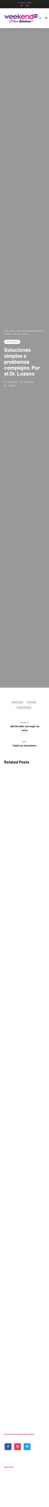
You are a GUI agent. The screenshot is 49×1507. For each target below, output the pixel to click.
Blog (13, 331)
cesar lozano (17, 702)
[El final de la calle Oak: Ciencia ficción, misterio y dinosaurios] (24, 1487)
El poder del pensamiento (17, 1413)
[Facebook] (22, 5)
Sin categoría (12, 341)
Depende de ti (11, 1196)
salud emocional (24, 707)
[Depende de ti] (23, 1090)
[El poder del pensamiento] (23, 1307)
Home (6, 331)
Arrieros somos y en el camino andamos (24, 978)
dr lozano (32, 702)
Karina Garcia (29, 382)
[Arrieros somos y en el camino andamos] (23, 872)
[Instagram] (27, 5)
